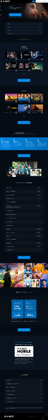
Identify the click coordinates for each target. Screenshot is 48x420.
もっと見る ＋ (24, 116)
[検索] (31, 1)
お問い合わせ (35, 416)
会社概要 (30, 416)
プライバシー (33, 416)
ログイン (34, 1)
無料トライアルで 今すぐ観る (41, 1)
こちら (20, 17)
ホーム (28, 416)
